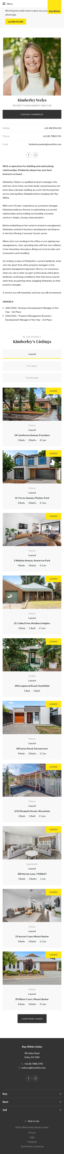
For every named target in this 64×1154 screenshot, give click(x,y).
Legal (32, 1137)
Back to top (33, 1121)
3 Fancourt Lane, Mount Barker (32, 936)
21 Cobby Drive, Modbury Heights (32, 623)
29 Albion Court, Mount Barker (32, 999)
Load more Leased (32, 1018)
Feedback (32, 1141)
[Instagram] (35, 155)
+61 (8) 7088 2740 (33, 1063)
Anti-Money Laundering (32, 1146)
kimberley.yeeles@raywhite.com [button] (45, 144)
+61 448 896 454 (52, 128)
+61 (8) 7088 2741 (52, 136)
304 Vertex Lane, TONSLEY (32, 873)
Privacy (32, 1132)
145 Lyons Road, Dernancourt (32, 748)
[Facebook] (28, 155)
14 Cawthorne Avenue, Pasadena (32, 435)
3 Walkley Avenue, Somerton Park (32, 560)
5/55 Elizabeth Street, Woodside (32, 811)
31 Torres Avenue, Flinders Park (32, 497)
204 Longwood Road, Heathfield (32, 685)
